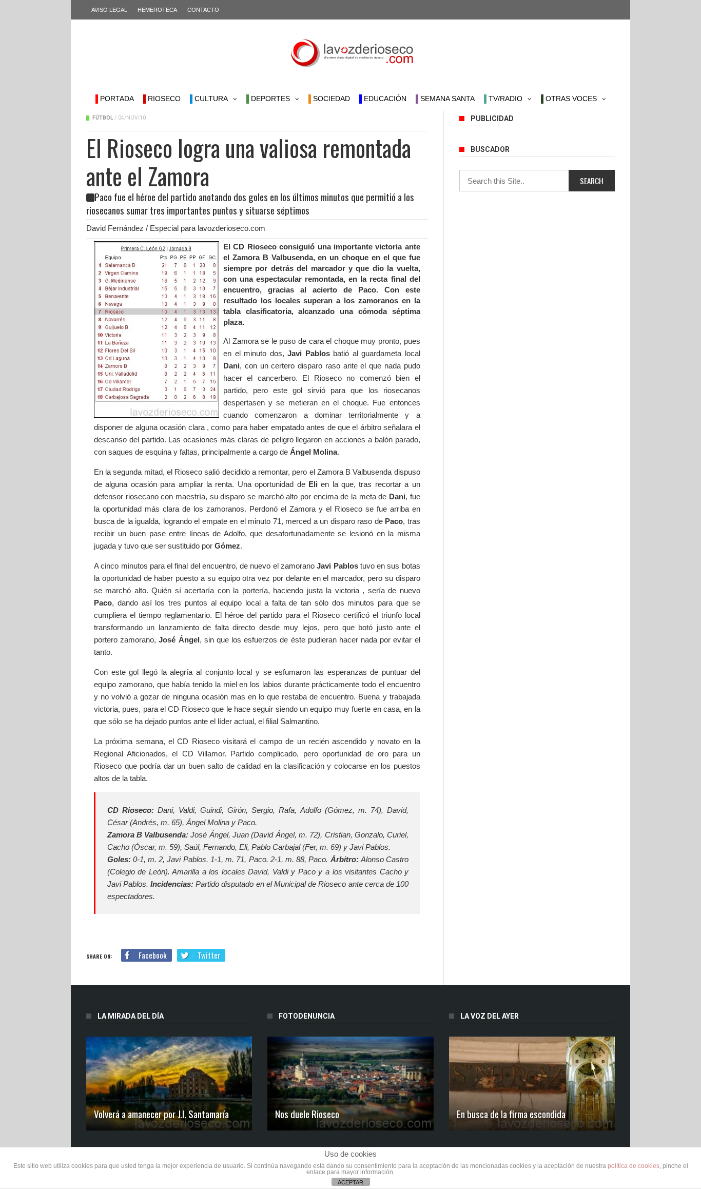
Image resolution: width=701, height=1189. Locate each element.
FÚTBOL (102, 118)
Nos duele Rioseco (307, 1113)
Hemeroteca (157, 10)
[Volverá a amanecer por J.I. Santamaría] (169, 1083)
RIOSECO (163, 98)
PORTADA (116, 98)
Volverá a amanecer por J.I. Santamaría (161, 1113)
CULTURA (210, 98)
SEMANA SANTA (446, 98)
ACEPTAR (350, 1182)
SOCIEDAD (330, 98)
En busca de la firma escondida (511, 1113)
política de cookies (633, 1165)
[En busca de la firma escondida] (532, 1083)
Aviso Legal (109, 10)
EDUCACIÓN (384, 98)
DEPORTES (269, 98)
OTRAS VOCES (570, 98)
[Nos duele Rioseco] (350, 1083)
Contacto (203, 10)
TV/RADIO (504, 98)
